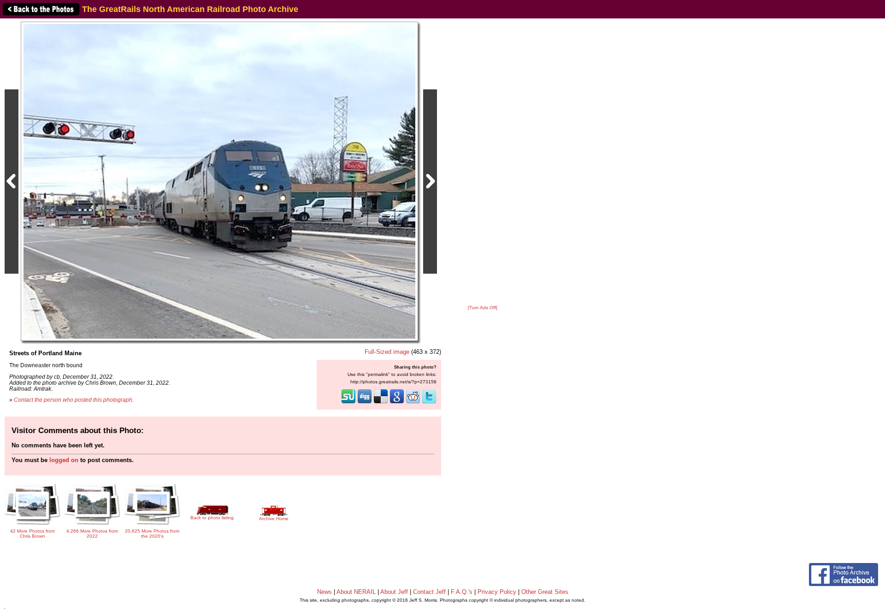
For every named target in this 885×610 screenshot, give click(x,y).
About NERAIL (356, 591)
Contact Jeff (429, 591)
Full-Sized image (387, 351)
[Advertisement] (482, 162)
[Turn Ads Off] (482, 307)
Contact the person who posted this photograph (73, 400)
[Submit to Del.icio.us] (380, 402)
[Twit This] (429, 402)
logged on (63, 460)
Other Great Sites (544, 591)
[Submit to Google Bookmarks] (396, 402)
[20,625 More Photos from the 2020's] (152, 525)
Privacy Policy (497, 591)
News (324, 591)
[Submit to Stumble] (348, 402)
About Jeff (394, 591)
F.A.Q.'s (461, 591)
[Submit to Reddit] (413, 402)
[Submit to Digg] (364, 402)
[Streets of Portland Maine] (219, 180)
